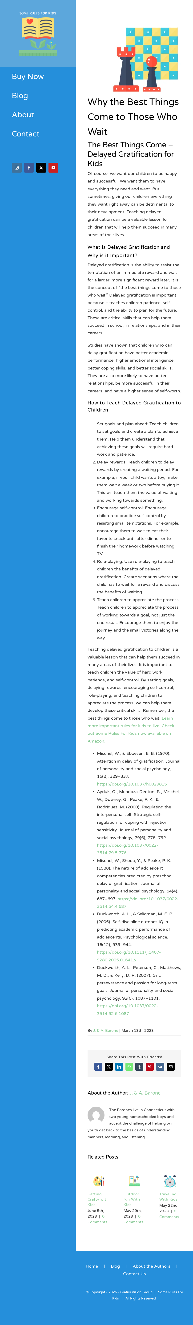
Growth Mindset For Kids (131, 1199)
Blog (115, 1266)
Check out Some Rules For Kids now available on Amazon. (131, 733)
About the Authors (151, 1266)
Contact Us (134, 1273)
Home (92, 1266)
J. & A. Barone (105, 1030)
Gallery (98, 1180)
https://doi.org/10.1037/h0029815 (132, 784)
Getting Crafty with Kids (170, 1199)
